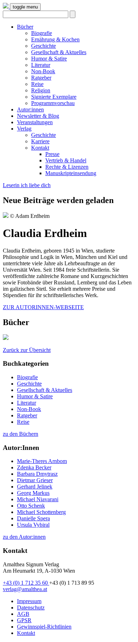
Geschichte (43, 46)
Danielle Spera (33, 518)
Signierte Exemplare (53, 97)
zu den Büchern (20, 434)
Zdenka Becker (34, 467)
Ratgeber (41, 78)
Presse (52, 154)
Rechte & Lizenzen (66, 167)
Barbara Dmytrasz (37, 474)
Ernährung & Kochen (55, 39)
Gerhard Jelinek (34, 487)
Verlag (24, 129)
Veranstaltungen (35, 122)
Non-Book (43, 71)
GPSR (24, 620)
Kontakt (40, 148)
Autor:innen (30, 109)
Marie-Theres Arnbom (42, 461)
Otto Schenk (31, 506)
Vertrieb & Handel (65, 160)
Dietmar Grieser (35, 480)
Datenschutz (31, 608)
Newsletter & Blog (38, 116)
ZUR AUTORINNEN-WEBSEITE (43, 307)
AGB (23, 614)
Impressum (29, 601)
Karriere (40, 141)
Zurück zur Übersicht (27, 350)
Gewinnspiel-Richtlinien (44, 627)
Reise (37, 84)
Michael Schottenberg (41, 512)
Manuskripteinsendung (70, 173)
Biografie (41, 33)
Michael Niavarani (37, 499)
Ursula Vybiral (33, 525)
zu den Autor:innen (24, 537)
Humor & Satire (49, 59)
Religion (40, 90)
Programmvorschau (53, 103)
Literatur (40, 65)
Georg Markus (33, 493)
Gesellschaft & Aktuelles (58, 52)
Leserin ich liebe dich (27, 185)
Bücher (25, 27)
